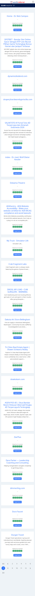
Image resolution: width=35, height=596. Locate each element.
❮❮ (3, 563)
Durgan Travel (17, 535)
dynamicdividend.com (17, 76)
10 (17, 568)
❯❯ (3, 573)
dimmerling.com (17, 488)
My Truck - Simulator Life (17, 240)
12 (26, 568)
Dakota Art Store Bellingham (17, 319)
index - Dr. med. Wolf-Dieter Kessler (17, 158)
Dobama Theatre (17, 183)
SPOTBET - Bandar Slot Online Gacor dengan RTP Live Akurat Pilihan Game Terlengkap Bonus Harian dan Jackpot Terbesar (17, 43)
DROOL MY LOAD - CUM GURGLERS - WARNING (17, 290)
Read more (17, 30)
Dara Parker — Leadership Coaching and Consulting (17, 461)
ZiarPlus (17, 437)
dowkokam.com (17, 379)
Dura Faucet (17, 511)
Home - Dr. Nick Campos (17, 16)
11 (21, 568)
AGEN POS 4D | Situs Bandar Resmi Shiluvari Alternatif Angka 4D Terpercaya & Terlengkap (17, 404)
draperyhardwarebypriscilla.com (17, 99)
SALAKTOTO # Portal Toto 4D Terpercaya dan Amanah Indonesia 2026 (17, 125)
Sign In (33, 2)
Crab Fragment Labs (18, 264)
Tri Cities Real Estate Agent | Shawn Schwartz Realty (17, 348)
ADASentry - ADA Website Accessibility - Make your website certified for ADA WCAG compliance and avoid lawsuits (17, 209)
